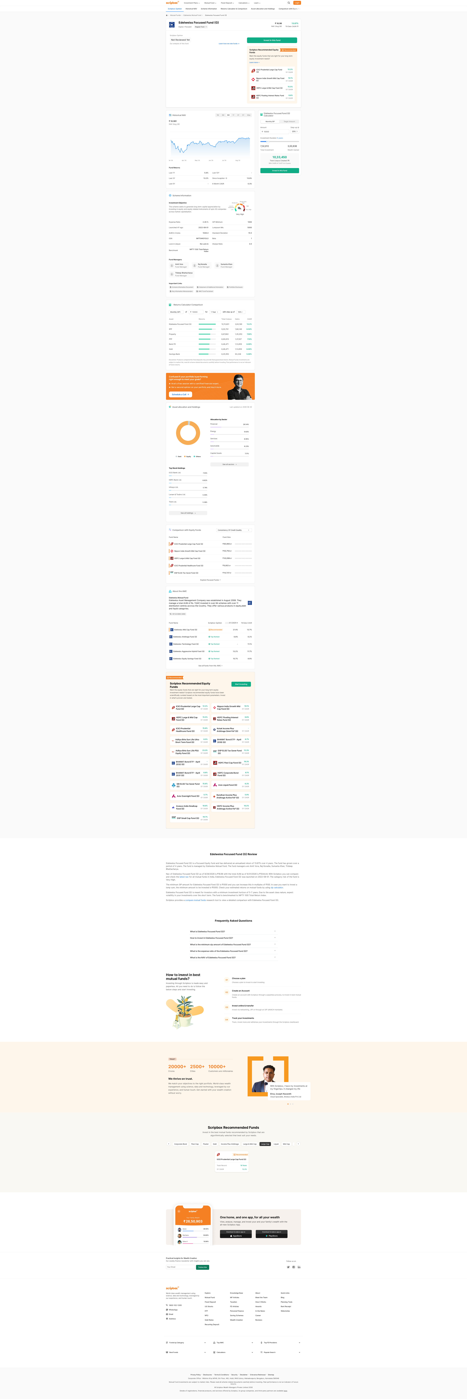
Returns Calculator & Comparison (234, 9)
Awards (258, 1306)
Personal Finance (237, 1311)
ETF (206, 1311)
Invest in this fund (272, 40)
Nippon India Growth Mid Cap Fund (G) (189, 551)
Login (297, 3)
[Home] (166, 15)
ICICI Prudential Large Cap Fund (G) (188, 544)
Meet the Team (261, 1297)
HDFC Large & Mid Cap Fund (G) (187, 558)
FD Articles (234, 1306)
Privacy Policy (196, 1375)
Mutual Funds (175, 15)
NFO (206, 1315)
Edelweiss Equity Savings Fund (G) (187, 659)
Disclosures (207, 1375)
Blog (282, 1297)
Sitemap (271, 1375)
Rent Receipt (286, 1306)
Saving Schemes (236, 1315)
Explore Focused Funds (209, 580)
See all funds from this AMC (209, 666)
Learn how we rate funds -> (229, 44)
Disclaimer (244, 1375)
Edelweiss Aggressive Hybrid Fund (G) (188, 651)
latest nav (184, 877)
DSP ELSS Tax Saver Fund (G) (186, 573)
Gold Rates (209, 1320)
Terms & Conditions (221, 1375)
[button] (193, 3)
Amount (263, 127)
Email (171, 1314)
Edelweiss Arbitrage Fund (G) (185, 637)
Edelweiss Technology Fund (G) (186, 644)
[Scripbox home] (172, 3)
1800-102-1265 (175, 1305)
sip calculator (277, 887)
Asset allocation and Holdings (263, 9)
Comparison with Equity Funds (291, 9)
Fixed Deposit (210, 1302)
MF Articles (234, 1297)
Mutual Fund (210, 1297)
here (285, 1391)
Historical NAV (191, 9)
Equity (181, 27)
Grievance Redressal (257, 1375)
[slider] (267, 141)
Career (258, 1315)
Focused (188, 27)
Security (234, 1375)
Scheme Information (209, 9)
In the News (260, 1311)
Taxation (233, 1302)
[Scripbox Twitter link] (288, 1267)
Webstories (285, 1311)
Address (172, 1319)
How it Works (260, 1302)
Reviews (258, 1320)
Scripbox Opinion (175, 9)
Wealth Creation (236, 1320)
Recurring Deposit (212, 1324)
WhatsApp (173, 1310)
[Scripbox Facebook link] (293, 1267)
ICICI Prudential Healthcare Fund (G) (188, 566)
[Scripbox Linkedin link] (298, 1267)
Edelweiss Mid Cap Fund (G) (185, 630)
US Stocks (209, 1306)
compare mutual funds (195, 900)
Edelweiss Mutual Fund (192, 15)
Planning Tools (286, 1302)
